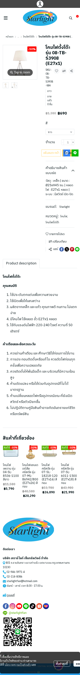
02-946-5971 (14, 572)
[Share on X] (67, 249)
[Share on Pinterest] (72, 249)
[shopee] (39, 606)
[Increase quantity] (73, 142)
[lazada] (46, 606)
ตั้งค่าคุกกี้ (62, 663)
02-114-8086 (14, 577)
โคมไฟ (64, 216)
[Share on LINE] (77, 249)
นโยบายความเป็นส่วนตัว (18, 664)
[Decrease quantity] (62, 142)
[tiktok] (33, 606)
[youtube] (19, 606)
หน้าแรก (9, 37)
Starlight (64, 207)
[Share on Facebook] (61, 249)
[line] (26, 606)
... (18, 37)
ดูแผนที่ (11, 595)
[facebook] (6, 606)
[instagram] (12, 606)
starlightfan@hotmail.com (22, 581)
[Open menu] (5, 18)
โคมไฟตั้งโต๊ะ (29, 37)
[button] (70, 18)
